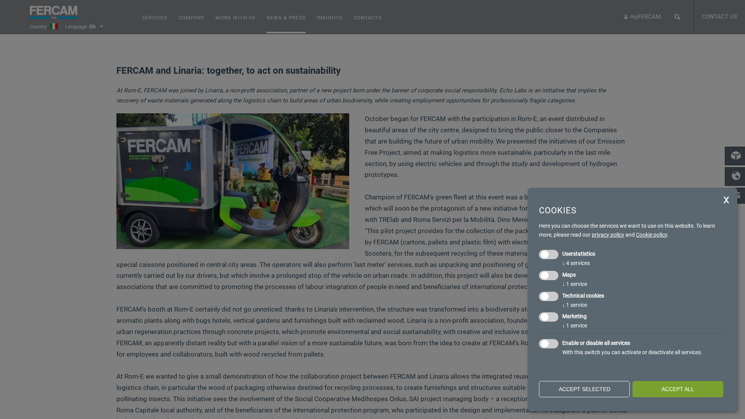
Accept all (678, 389)
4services (576, 263)
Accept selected (584, 389)
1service (574, 284)
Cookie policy (651, 235)
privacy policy (608, 235)
